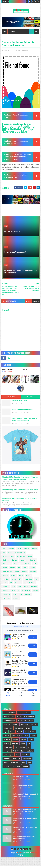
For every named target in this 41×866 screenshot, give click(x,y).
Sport (13, 587)
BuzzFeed (32, 560)
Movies (14, 579)
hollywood (24, 571)
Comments (30, 397)
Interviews (5, 575)
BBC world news (21, 556)
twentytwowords (26, 590)
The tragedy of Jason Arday (12, 231)
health (17, 571)
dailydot (5, 568)
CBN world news (7, 564)
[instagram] (30, 1)
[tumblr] (35, 1)
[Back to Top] (30, 849)
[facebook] (27, 1)
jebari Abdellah (35, 852)
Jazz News (13, 575)
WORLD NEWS (6, 598)
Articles (10, 552)
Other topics (18, 583)
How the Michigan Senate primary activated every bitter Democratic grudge (18, 156)
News (4, 548)
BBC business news (20, 552)
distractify (12, 568)
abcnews (19, 548)
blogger (28, 301)
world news (28, 594)
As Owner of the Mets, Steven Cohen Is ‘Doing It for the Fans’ (25, 828)
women (15, 594)
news (26, 50)
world (20, 594)
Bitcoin (30, 556)
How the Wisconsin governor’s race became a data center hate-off (20, 490)
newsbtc (5, 583)
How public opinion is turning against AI (16, 176)
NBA (20, 579)
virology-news (6, 594)
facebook (36, 301)
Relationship (6, 587)
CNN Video (27, 564)
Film (19, 568)
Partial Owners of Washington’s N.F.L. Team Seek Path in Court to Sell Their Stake (24, 810)
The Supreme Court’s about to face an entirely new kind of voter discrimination (21, 271)
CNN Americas (18, 564)
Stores (26, 587)
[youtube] (12, 849)
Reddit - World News (29, 583)
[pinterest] (32, 1)
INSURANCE (33, 571)
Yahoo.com (15, 598)
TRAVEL (13, 590)
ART (4, 552)
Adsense (26, 548)
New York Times (28, 579)
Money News (6, 579)
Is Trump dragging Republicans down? (15, 252)
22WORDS (11, 548)
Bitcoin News (6, 560)
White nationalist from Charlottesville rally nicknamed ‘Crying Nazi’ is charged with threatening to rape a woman (20, 478)
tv (18, 590)
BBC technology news (8, 556)
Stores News (34, 587)
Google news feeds (7, 571)
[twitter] (38, 1)
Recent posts (11, 397)
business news (23, 560)
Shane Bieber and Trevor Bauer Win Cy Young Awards (25, 819)
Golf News (32, 568)
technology (5, 590)
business (14, 560)
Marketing (28, 575)
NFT (11, 583)
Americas (34, 548)
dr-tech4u (20, 852)
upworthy (35, 590)
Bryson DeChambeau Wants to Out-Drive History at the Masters (24, 837)
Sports (19, 587)
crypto (34, 564)
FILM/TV (25, 568)
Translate (9, 371)
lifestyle (21, 575)
